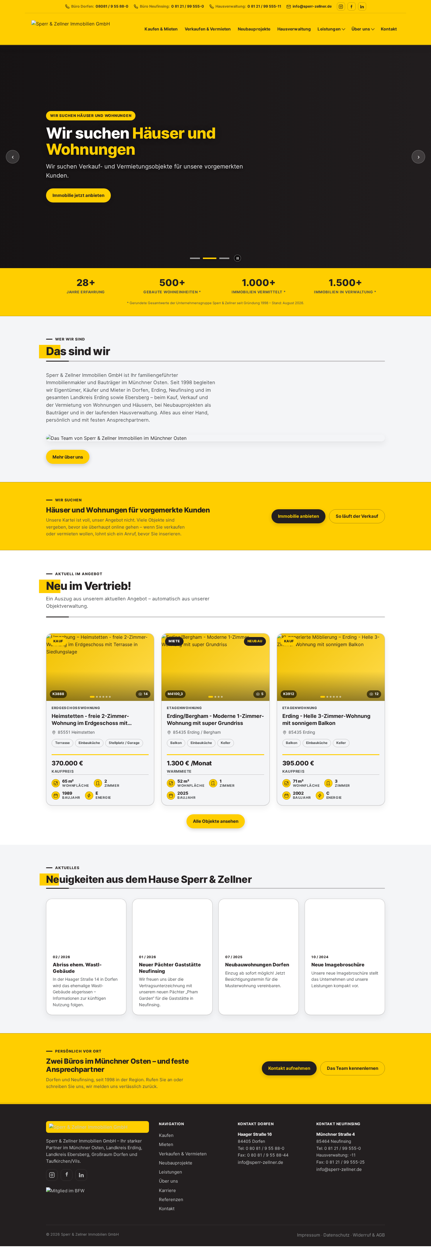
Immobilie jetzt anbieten (78, 195)
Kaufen (166, 1135)
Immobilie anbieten (298, 516)
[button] (100, 719)
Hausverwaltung (294, 28)
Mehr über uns (67, 457)
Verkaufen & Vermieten (208, 28)
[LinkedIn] (362, 6)
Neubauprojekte (254, 28)
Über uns (361, 28)
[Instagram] (341, 6)
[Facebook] (351, 6)
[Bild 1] (195, 258)
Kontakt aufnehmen (289, 1068)
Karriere (167, 1190)
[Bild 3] (224, 258)
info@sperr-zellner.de (260, 1162)
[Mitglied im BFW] (65, 1191)
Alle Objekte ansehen (215, 821)
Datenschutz (336, 1235)
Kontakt (389, 28)
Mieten (166, 1144)
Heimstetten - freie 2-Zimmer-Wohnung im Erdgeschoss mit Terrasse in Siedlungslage (90, 723)
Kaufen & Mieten (161, 28)
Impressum (308, 1235)
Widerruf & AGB (369, 1235)
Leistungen (329, 28)
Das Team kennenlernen (352, 1068)
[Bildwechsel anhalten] (237, 258)
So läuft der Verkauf (357, 516)
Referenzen (171, 1199)
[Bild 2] (209, 258)
